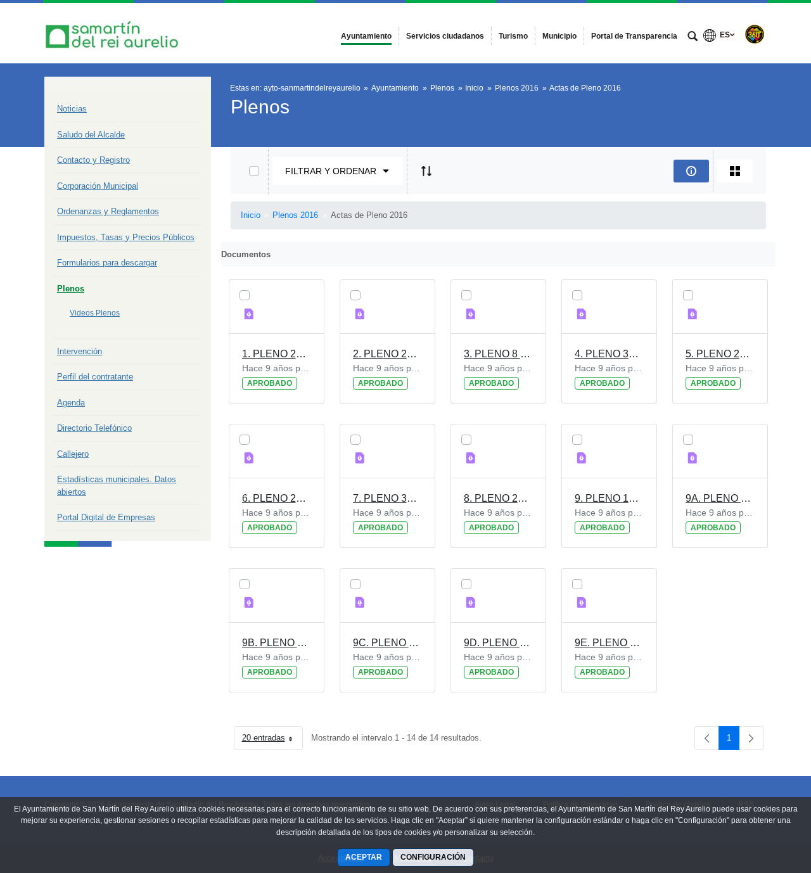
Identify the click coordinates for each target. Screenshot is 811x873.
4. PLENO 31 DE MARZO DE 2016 (609, 353)
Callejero (73, 454)
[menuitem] (366, 36)
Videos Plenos (95, 313)
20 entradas (272, 740)
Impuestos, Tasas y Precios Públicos (126, 237)
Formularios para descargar (107, 262)
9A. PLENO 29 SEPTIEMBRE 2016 (720, 498)
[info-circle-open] (691, 171)
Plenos (70, 288)
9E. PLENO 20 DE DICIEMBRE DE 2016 (609, 642)
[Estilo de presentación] (735, 171)
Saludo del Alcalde (91, 134)
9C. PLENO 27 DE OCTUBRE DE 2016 (387, 642)
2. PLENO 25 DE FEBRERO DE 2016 (387, 353)
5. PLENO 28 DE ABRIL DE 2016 (720, 353)
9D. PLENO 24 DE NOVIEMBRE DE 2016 (498, 642)
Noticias (72, 108)
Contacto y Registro (93, 160)
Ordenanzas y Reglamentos (108, 211)
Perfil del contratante (95, 376)
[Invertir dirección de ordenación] (426, 171)
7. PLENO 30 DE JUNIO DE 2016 (387, 498)
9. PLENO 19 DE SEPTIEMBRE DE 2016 (609, 498)
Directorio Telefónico (94, 428)
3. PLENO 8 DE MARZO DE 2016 (498, 353)
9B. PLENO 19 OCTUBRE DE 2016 (276, 642)
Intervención (79, 351)
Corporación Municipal (97, 186)
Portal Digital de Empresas (106, 517)
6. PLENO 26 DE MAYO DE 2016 (276, 498)
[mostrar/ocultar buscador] (692, 37)
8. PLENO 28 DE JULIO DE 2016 (498, 498)
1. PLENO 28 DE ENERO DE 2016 (276, 353)
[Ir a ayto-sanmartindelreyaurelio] (114, 33)
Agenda (71, 402)
